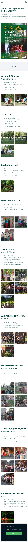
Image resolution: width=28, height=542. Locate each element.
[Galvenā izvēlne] (2, 2)
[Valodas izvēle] (26, 2)
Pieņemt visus (14, 533)
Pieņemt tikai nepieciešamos (14, 536)
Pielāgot (19, 529)
